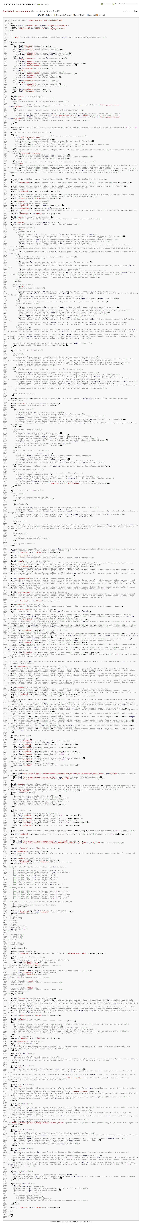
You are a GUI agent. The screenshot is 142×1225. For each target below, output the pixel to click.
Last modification (79, 15)
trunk (24, 11)
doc (29, 11)
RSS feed (102, 15)
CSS (91, 1221)
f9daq (45, 4)
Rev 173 (41, 15)
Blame (50, 15)
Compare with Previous (63, 15)
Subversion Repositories (20, 4)
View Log (92, 15)
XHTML (86, 1221)
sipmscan (16, 11)
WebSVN (59, 1221)
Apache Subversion (72, 1221)
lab (10, 11)
